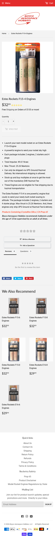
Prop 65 (27, 476)
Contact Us (27, 447)
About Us (27, 443)
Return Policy (28, 454)
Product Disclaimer (27, 480)
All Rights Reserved (42, 524)
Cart (51, 3)
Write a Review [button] (29, 239)
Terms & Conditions (27, 466)
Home (4, 33)
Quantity (5, 117)
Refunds (27, 458)
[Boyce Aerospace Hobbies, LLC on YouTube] (31, 516)
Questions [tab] (24, 251)
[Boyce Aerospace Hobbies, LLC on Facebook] (22, 516)
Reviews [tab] (8, 251)
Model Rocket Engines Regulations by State (27, 484)
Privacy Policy (27, 462)
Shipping (10, 109)
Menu (7, 3)
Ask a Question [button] (29, 245)
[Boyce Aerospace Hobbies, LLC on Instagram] (27, 516)
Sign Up (48, 504)
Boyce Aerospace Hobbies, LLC (21, 524)
